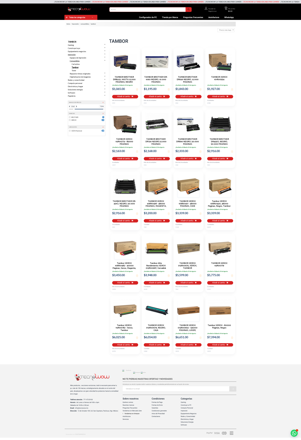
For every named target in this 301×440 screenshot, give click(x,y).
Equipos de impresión (78, 58)
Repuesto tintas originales (80, 74)
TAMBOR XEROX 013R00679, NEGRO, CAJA (156, 327)
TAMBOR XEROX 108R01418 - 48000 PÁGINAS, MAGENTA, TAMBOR (156, 203)
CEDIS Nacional (87, 131)
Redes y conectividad (76, 80)
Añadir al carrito (124, 96)
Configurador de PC (148, 17)
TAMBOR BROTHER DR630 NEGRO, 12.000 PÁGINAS (187, 79)
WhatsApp (229, 17)
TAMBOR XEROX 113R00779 (219, 264)
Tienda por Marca (170, 17)
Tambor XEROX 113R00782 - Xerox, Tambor (124, 327)
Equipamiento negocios (77, 51)
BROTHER (87, 117)
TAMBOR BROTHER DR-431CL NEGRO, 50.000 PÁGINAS (124, 203)
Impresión (75, 24)
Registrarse (212, 11)
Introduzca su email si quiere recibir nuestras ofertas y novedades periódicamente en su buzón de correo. (156, 384)
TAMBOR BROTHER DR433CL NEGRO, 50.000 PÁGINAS (219, 141)
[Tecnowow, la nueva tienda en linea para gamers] (86, 9)
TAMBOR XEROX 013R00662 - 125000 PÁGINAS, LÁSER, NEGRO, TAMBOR (187, 327)
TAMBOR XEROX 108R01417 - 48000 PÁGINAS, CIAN (187, 203)
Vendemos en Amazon (131, 413)
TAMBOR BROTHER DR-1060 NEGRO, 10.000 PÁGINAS (156, 79)
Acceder (211, 9)
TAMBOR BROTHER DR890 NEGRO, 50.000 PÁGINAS (187, 141)
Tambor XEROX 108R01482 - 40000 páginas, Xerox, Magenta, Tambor (124, 265)
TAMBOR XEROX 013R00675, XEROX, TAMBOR (187, 265)
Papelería (71, 96)
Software (71, 93)
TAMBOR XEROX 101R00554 (219, 78)
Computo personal (75, 83)
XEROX (87, 120)
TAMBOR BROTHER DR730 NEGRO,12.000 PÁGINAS (155, 141)
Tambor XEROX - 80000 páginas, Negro (219, 327)
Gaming (71, 45)
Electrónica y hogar (75, 86)
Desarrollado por (75, 434)
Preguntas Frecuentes (193, 17)
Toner (74, 70)
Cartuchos (76, 64)
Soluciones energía (75, 89)
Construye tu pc (74, 48)
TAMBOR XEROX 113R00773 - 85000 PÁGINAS (124, 141)
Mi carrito (231, 9)
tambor (93, 24)
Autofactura (213, 17)
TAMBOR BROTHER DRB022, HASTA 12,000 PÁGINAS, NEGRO (124, 79)
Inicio (68, 24)
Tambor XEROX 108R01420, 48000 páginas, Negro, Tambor (219, 203)
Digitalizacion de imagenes (80, 77)
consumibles (85, 24)
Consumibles (75, 61)
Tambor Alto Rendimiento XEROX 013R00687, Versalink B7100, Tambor (156, 265)
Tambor (75, 67)
